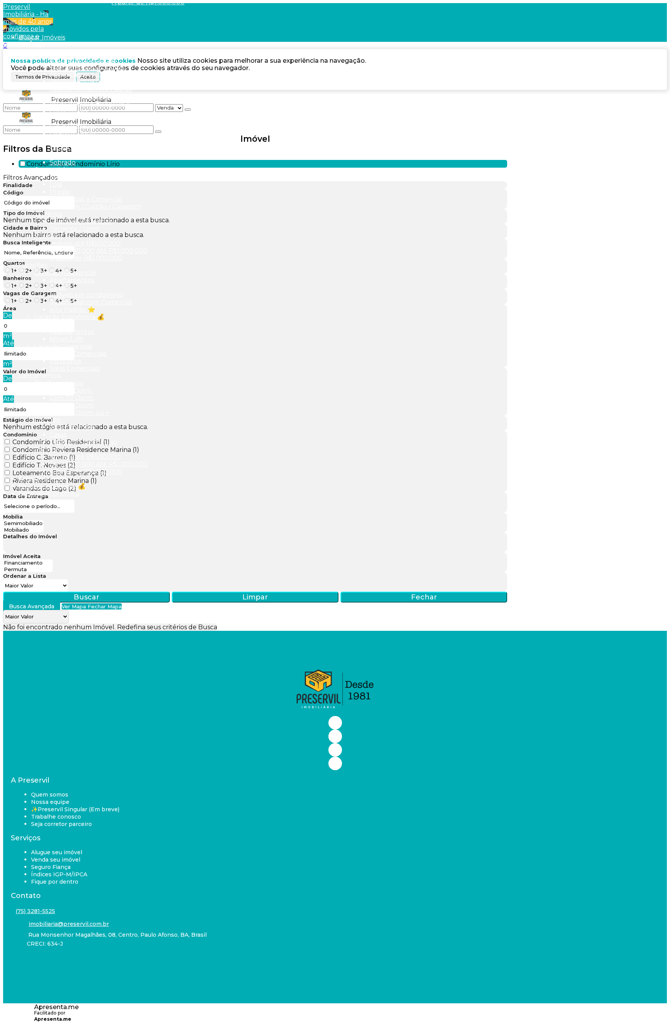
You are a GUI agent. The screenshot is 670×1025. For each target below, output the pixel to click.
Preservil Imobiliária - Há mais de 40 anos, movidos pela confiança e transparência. (28, 25)
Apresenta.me (56, 1007)
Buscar (86, 597)
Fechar (424, 597)
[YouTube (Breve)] (335, 750)
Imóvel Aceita (22, 556)
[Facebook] (335, 723)
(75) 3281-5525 (35, 911)
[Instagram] (335, 736)
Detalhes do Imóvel (30, 536)
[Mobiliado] (23, 530)
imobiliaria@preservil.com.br (69, 923)
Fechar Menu (100, 10)
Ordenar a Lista (24, 576)
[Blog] (335, 763)
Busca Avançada (31, 606)
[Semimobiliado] (23, 523)
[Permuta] (28, 569)
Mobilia (13, 516)
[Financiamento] (28, 563)
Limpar (255, 597)
